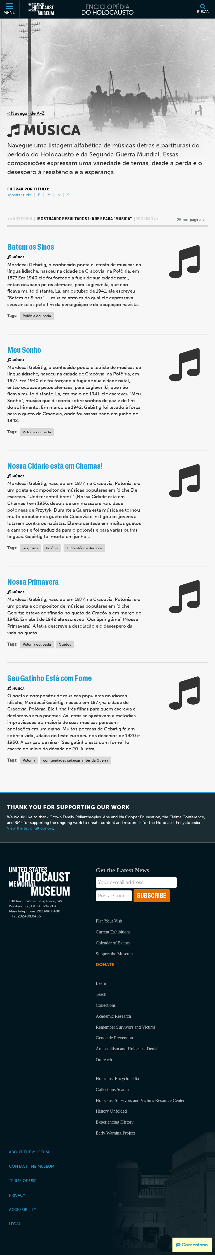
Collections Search (112, 1089)
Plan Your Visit (109, 921)
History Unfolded (111, 1111)
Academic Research (113, 1016)
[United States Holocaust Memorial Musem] (39, 881)
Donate (105, 964)
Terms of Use (22, 1180)
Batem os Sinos (30, 247)
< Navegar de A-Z (26, 113)
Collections (106, 1005)
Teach (101, 994)
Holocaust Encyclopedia (117, 1078)
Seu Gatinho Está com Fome (49, 678)
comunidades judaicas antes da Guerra (75, 760)
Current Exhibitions (113, 932)
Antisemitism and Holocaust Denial (127, 1048)
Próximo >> (147, 218)
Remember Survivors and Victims (125, 1027)
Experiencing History (115, 1122)
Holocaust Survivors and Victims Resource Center (140, 1100)
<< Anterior (19, 218)
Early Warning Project (115, 1133)
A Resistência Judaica (84, 548)
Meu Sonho (24, 350)
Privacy (17, 1195)
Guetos (65, 644)
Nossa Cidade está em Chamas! (55, 466)
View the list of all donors (30, 828)
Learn (101, 983)
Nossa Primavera (33, 582)
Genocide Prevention (114, 1037)
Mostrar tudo (19, 195)
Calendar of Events (113, 942)
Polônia (52, 548)
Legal (15, 1223)
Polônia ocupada (37, 316)
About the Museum (29, 1151)
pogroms (30, 548)
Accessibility (22, 1209)
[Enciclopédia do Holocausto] (107, 9)
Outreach (104, 1059)
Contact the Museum (31, 1166)
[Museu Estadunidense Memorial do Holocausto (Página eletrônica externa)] (41, 9)
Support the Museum (114, 953)
